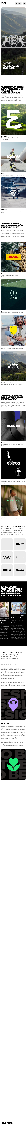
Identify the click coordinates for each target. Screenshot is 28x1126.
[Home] (3, 3)
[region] (13, 622)
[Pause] (2, 598)
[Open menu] (24, 3)
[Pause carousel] (22, 72)
